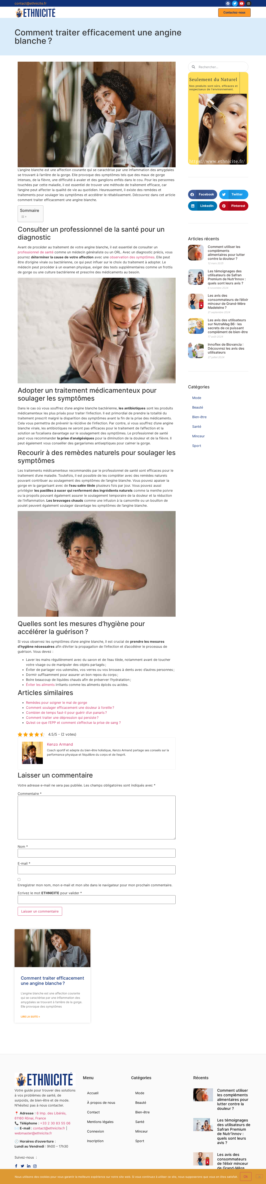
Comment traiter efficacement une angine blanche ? (52, 980)
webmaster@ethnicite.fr (33, 1133)
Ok (246, 1176)
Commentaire (30, 793)
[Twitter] (235, 3)
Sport (196, 446)
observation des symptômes (132, 257)
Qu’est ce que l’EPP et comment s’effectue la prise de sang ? (73, 722)
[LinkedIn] (35, 1166)
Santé (196, 426)
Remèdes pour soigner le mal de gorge (56, 702)
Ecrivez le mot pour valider (50, 893)
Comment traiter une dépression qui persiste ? (62, 717)
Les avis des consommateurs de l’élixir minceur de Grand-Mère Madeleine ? (228, 301)
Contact (93, 1112)
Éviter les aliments (40, 685)
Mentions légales (100, 1122)
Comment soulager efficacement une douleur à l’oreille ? (70, 707)
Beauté (197, 407)
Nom (23, 846)
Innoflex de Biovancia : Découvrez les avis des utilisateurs (226, 348)
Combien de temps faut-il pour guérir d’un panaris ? (66, 712)
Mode (196, 398)
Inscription (95, 1141)
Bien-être (199, 417)
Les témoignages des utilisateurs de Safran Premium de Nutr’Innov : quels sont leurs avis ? (227, 277)
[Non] (259, 1176)
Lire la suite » (30, 1016)
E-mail (24, 863)
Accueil (93, 1093)
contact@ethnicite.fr (31, 3)
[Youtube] (242, 3)
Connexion (95, 1131)
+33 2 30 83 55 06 (55, 1123)
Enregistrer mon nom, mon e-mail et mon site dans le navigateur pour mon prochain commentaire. (95, 885)
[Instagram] (248, 3)
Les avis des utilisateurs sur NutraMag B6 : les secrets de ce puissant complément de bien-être (228, 326)
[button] (234, 12)
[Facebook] (228, 3)
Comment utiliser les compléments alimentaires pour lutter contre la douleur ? (226, 253)
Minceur (198, 436)
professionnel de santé (35, 252)
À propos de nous (101, 1102)
